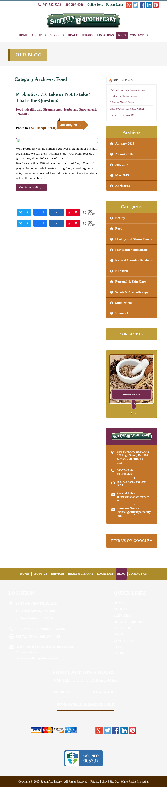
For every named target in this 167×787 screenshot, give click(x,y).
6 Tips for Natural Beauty (122, 102)
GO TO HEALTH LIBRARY (135, 406)
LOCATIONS (105, 35)
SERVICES (57, 35)
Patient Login (114, 4)
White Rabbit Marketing (134, 781)
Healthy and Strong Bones (43, 109)
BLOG (122, 35)
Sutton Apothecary (44, 128)
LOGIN (119, 653)
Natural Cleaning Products (134, 260)
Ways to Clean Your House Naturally (128, 108)
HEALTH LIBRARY (80, 35)
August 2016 (124, 154)
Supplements (124, 302)
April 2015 (122, 185)
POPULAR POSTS (123, 80)
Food (19, 109)
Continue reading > (31, 187)
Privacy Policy (98, 781)
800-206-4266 (74, 4)
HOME (23, 35)
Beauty (120, 218)
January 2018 (124, 143)
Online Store (95, 4)
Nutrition (24, 114)
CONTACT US (139, 35)
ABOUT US (39, 35)
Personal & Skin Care (130, 281)
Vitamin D (122, 313)
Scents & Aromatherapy (132, 292)
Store (119, 647)
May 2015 (122, 175)
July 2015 (122, 164)
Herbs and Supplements (80, 109)
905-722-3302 (52, 4)
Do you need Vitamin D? (122, 115)
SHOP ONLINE (132, 394)
